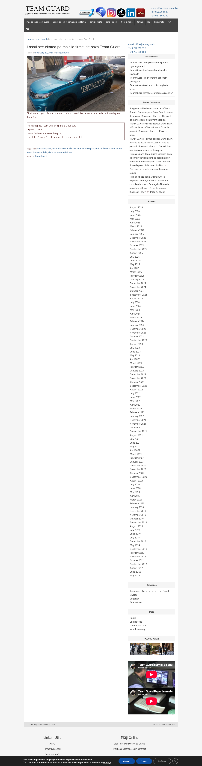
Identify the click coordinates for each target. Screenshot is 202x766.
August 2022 (136, 389)
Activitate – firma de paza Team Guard (149, 591)
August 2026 (136, 207)
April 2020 (135, 496)
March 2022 (136, 408)
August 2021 (136, 435)
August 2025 (136, 253)
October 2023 (137, 336)
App (27, 29)
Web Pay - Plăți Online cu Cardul (129, 743)
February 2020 (137, 503)
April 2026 (135, 222)
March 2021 (136, 454)
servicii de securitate (37, 152)
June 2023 (135, 351)
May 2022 (135, 401)
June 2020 (135, 488)
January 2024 (137, 325)
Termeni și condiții (52, 749)
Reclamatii (159, 22)
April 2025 (135, 268)
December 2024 (138, 283)
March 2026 (136, 226)
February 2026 (137, 230)
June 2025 (135, 260)
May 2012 (135, 575)
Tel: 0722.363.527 (159, 12)
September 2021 (138, 431)
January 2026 (137, 234)
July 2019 (135, 530)
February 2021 (137, 458)
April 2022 (135, 405)
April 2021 (135, 450)
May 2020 (135, 492)
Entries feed (136, 622)
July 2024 (135, 302)
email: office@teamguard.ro (164, 8)
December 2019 (138, 511)
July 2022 (135, 393)
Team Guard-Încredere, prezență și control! (151, 93)
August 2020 (136, 480)
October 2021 (137, 427)
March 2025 (136, 272)
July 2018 (135, 537)
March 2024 (136, 317)
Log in (133, 618)
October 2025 (137, 245)
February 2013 (137, 553)
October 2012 (137, 560)
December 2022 (138, 374)
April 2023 (135, 359)
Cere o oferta (127, 22)
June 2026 (135, 215)
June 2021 (135, 443)
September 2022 (138, 386)
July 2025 (135, 257)
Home (30, 39)
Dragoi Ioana (62, 52)
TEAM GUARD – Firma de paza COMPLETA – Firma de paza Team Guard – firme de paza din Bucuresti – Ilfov (151, 127)
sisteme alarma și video (60, 152)
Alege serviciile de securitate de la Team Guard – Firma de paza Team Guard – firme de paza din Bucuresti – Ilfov (151, 112)
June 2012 (135, 572)
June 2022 (135, 397)
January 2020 (137, 507)
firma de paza (44, 148)
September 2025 (138, 249)
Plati (170, 22)
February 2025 (137, 276)
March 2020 (136, 499)
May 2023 (135, 355)
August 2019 (136, 526)
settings (107, 762)
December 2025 (138, 238)
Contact (140, 22)
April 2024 (135, 313)
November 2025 (138, 241)
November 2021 (138, 424)
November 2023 (138, 332)
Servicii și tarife (52, 754)
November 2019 (138, 515)
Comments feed (138, 625)
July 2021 (135, 439)
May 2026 (135, 219)
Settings (162, 761)
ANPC (52, 743)
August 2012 (136, 568)
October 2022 (137, 382)
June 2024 (135, 306)
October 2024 (137, 291)
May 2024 (135, 310)
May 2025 (135, 264)
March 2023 (136, 363)
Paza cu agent (157, 192)
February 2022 (137, 412)
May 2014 (135, 545)
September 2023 (138, 340)
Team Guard (40, 39)
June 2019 (135, 534)
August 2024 (136, 298)
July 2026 (135, 211)
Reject (144, 761)
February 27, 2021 (44, 52)
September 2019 (138, 522)
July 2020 (135, 484)
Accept (126, 761)
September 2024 (138, 294)
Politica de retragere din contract (129, 749)
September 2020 (138, 477)
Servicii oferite (96, 22)
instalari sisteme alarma (64, 148)
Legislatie (135, 598)
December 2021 (138, 420)
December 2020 (138, 465)
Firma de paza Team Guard (37, 22)
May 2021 (135, 446)
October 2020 (137, 473)
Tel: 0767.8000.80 (159, 15)
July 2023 (135, 348)
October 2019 (137, 518)
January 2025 (137, 279)
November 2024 (138, 287)
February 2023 (137, 367)
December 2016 (138, 541)
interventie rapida (86, 148)
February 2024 (137, 321)
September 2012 (138, 564)
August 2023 (136, 344)
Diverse (133, 595)
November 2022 (138, 378)
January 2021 (137, 461)
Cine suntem (111, 22)
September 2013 (138, 549)
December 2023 (138, 329)
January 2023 (137, 370)
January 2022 (137, 416)
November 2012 (138, 556)
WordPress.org (137, 629)
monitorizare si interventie (108, 148)
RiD (148, 22)
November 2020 (138, 469)
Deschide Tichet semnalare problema (69, 22)
